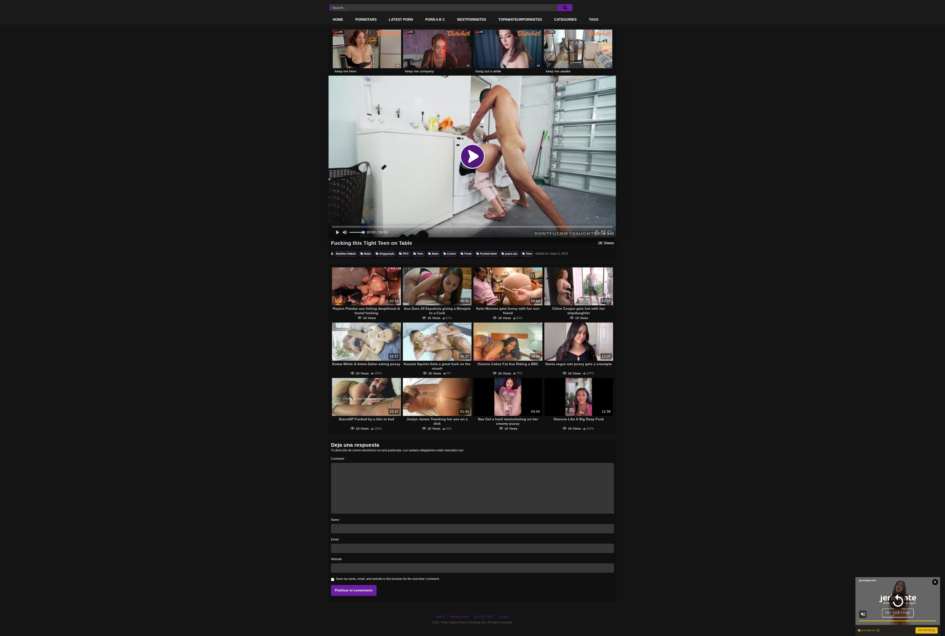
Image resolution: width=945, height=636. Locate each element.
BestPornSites (471, 19)
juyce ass (511, 253)
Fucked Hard (488, 253)
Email (336, 539)
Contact (503, 617)
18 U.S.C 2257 (483, 617)
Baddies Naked (346, 253)
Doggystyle (386, 253)
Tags (593, 19)
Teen (420, 253)
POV (406, 253)
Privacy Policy (459, 617)
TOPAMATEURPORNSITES (520, 19)
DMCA (440, 617)
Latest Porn (401, 19)
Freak (468, 253)
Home (338, 19)
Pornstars (366, 19)
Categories (565, 19)
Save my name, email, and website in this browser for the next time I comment (387, 579)
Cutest (451, 253)
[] (565, 7)
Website (336, 559)
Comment (338, 458)
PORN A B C (435, 19)
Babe (367, 253)
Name (336, 520)
